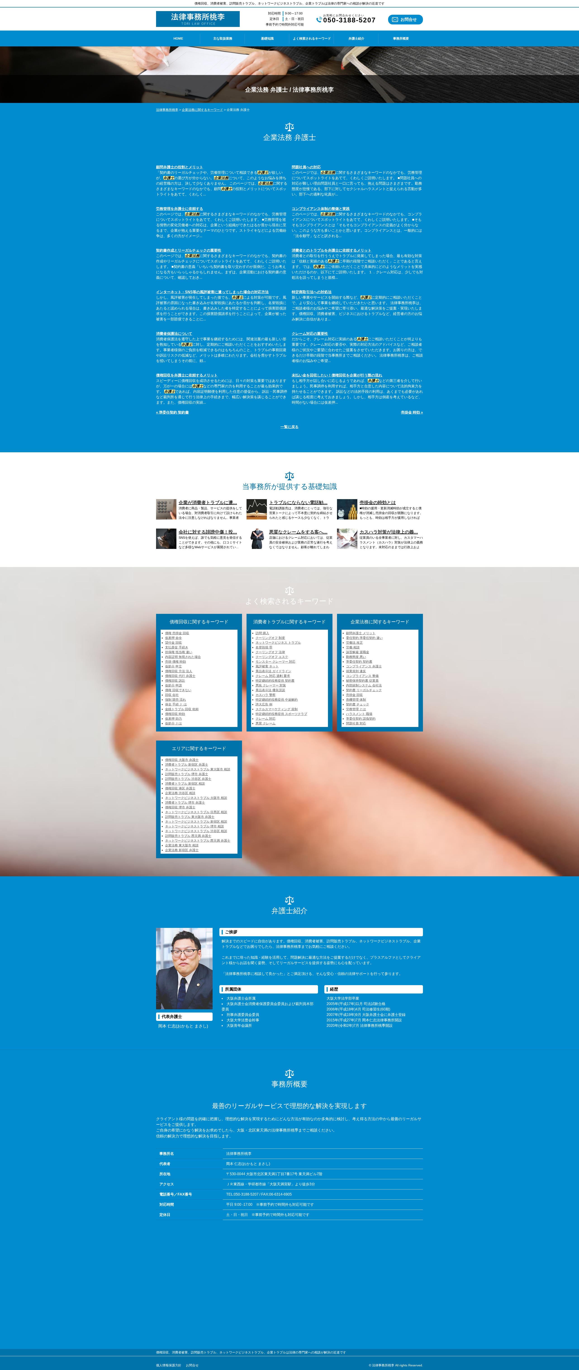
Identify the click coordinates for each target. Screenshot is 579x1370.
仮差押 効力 (173, 718)
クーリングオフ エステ (272, 657)
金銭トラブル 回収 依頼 (182, 709)
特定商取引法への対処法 (312, 292)
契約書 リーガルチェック (364, 690)
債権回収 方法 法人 (178, 671)
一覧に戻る (289, 427)
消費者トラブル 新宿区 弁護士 (186, 764)
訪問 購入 (262, 633)
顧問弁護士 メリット (360, 633)
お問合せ (409, 19)
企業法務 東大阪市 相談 (182, 845)
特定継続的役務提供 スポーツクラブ (281, 714)
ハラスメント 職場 (359, 714)
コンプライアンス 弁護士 (364, 666)
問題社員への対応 (306, 167)
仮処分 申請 (173, 685)
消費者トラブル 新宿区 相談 (185, 783)
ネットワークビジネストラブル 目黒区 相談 (196, 812)
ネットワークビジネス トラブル (278, 642)
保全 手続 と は (176, 704)
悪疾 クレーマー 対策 (271, 685)
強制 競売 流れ (175, 699)
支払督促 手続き (176, 647)
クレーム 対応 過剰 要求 (273, 676)
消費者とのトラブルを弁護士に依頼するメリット (331, 250)
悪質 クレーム (265, 723)
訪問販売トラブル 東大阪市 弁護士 (189, 817)
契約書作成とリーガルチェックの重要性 (188, 250)
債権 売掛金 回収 (177, 633)
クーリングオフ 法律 (270, 652)
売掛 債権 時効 (175, 661)
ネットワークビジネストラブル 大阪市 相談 (196, 798)
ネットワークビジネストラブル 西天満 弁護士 (197, 840)
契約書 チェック (357, 704)
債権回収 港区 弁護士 (180, 788)
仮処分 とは (173, 723)
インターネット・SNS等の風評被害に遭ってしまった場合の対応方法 (212, 292)
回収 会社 (172, 695)
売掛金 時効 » (412, 412)
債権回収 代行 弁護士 (180, 676)
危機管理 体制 (356, 699)
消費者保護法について (174, 334)
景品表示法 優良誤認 (270, 690)
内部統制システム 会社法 (364, 685)
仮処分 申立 (173, 666)
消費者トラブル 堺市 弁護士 (185, 802)
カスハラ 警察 (265, 695)
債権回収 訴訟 (175, 680)
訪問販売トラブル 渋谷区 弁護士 (188, 779)
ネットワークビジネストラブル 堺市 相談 (194, 826)
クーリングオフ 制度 (270, 638)
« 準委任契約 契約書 (172, 412)
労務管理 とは (356, 709)
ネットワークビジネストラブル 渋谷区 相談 (196, 831)
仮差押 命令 (173, 638)
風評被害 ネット (267, 666)
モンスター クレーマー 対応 (275, 661)
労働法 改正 (354, 642)
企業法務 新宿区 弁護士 (182, 850)
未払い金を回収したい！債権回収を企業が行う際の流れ (337, 375)
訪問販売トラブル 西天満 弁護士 (188, 836)
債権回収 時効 (175, 714)
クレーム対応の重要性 (310, 334)
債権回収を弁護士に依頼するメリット (187, 375)
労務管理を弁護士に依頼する (179, 209)
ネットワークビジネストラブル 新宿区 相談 (196, 821)
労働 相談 (353, 647)
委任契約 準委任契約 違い (364, 638)
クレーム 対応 (265, 718)
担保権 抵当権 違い (178, 652)
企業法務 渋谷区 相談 (180, 793)
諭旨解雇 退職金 (357, 652)
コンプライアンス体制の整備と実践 (321, 209)
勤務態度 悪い (356, 657)
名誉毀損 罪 (264, 647)
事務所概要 (401, 38)
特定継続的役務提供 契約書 (275, 680)
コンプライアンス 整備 (362, 676)
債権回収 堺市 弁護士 (180, 807)
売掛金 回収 (354, 695)
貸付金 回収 (173, 642)
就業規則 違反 (356, 671)
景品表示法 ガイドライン (273, 671)
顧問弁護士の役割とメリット (179, 167)
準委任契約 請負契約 (360, 718)
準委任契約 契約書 (359, 661)
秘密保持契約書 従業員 (362, 680)
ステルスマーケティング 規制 (277, 709)
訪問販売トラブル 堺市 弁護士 (186, 774)
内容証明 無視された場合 (183, 657)
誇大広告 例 (264, 704)
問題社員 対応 (356, 723)
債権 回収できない (178, 690)
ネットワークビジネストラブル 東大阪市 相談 (197, 769)
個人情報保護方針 (168, 1365)
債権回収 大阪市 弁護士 (182, 760)
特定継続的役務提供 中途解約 (277, 699)
